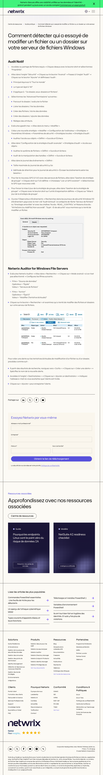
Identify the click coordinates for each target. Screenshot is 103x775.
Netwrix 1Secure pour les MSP (39, 645)
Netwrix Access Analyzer (39, 649)
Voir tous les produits (38, 668)
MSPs (78, 650)
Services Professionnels (15, 701)
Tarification (35, 710)
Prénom (13, 446)
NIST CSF (57, 701)
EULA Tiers (79, 698)
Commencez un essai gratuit (72, 5)
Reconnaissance (36, 707)
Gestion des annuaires (15, 655)
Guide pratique (30, 24)
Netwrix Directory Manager (40, 655)
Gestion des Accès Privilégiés (14, 673)
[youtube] (30, 748)
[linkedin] (23, 400)
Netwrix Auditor (36, 652)
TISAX (55, 707)
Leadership (34, 694)
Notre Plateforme (14, 644)
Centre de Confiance (83, 704)
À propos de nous (36, 691)
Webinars (57, 668)
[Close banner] (94, 4)
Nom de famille (58, 446)
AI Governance (13, 647)
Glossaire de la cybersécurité (58, 648)
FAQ (9, 713)
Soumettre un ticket (14, 710)
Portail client (12, 691)
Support (10, 704)
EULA (78, 694)
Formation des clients (15, 694)
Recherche (57, 665)
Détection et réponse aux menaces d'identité (16, 668)
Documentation (59, 652)
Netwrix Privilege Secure (39, 665)
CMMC (56, 691)
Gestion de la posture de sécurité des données (16, 651)
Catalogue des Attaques (61, 671)
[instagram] (36, 748)
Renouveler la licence (15, 697)
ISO (55, 694)
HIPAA (56, 697)
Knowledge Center (14, 707)
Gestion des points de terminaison (15, 659)
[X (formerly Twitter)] (29, 400)
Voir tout (56, 710)
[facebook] (36, 400)
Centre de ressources (15, 24)
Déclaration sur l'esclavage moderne (85, 708)
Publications (58, 661)
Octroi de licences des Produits (83, 713)
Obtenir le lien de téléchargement (51, 458)
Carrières (34, 701)
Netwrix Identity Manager (39, 661)
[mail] (42, 400)
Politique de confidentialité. (50, 465)
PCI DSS (56, 704)
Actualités (57, 658)
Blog (55, 644)
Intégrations (12, 680)
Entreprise (14, 435)
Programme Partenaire (83, 644)
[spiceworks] (43, 748)
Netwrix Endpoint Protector (40, 658)
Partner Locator (81, 653)
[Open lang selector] (87, 11)
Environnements (13, 677)
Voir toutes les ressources (62, 674)
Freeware (57, 655)
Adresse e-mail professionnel (20, 423)
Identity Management (15, 664)
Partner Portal (81, 656)
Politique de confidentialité (85, 701)
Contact (33, 713)
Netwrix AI (34, 697)
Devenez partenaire (82, 647)
